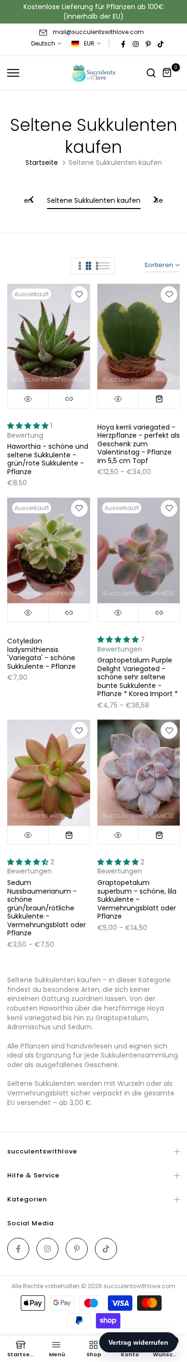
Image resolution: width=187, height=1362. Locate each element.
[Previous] (32, 200)
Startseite (41, 162)
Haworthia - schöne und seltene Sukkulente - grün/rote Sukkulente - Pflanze (47, 459)
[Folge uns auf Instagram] (136, 44)
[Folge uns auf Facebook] (123, 44)
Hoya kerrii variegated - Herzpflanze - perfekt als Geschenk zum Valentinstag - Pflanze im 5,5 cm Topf (138, 444)
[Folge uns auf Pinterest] (148, 44)
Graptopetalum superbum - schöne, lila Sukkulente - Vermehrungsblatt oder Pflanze (136, 899)
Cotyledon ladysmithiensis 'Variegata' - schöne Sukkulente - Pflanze (41, 653)
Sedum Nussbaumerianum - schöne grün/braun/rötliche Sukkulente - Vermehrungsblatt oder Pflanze (46, 908)
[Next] (155, 200)
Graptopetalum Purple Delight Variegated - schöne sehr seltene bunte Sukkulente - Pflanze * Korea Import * (137, 676)
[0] (167, 73)
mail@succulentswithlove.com (98, 32)
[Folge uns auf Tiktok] (160, 44)
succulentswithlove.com (139, 1286)
